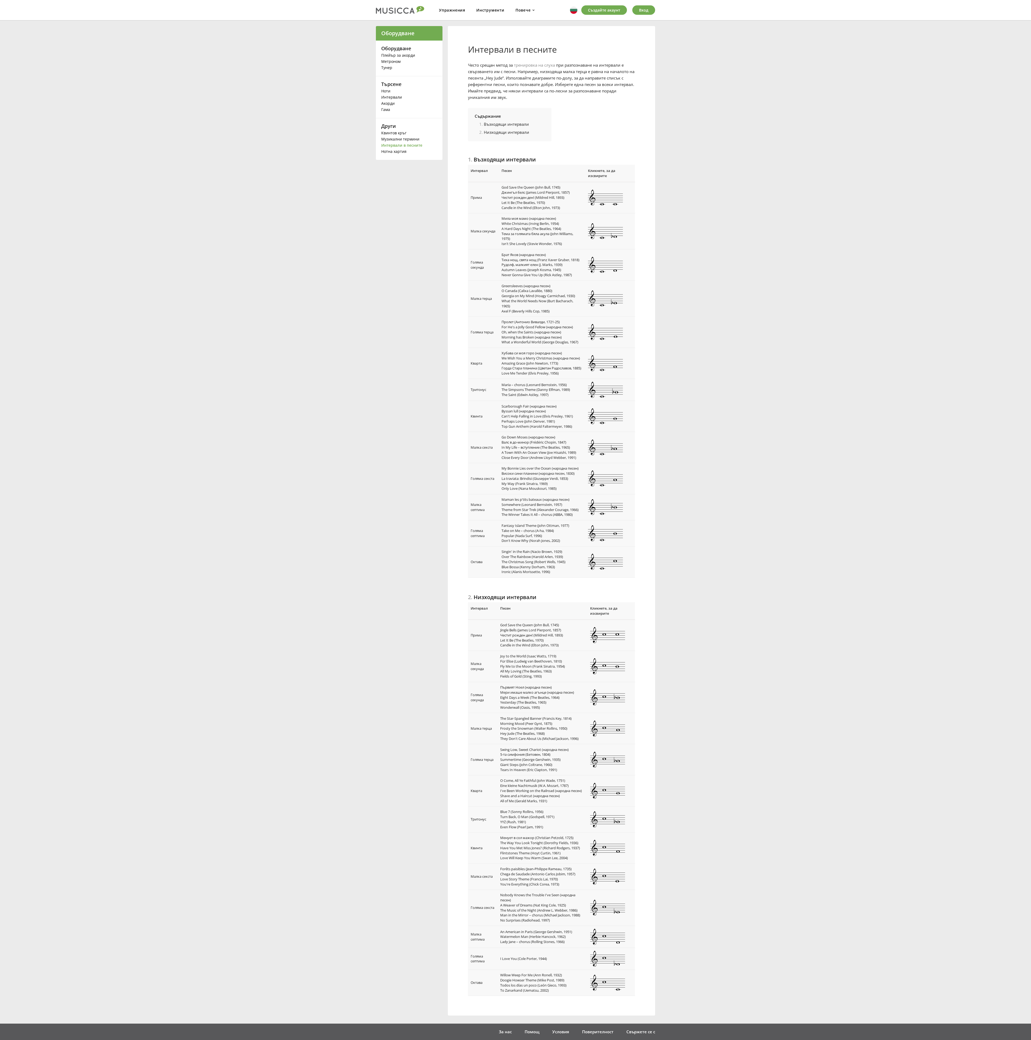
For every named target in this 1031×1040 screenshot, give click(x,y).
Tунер (386, 67)
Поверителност (597, 1031)
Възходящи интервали (506, 124)
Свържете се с (640, 1031)
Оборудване (398, 33)
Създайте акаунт (604, 10)
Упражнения (452, 10)
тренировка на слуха (534, 65)
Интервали (391, 97)
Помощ (532, 1031)
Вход (643, 10)
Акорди (388, 103)
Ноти (385, 90)
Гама (385, 109)
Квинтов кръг (393, 132)
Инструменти (490, 10)
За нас (505, 1031)
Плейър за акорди (398, 55)
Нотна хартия (393, 151)
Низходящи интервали (506, 132)
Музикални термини (400, 139)
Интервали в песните (401, 145)
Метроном (391, 61)
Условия (560, 1031)
